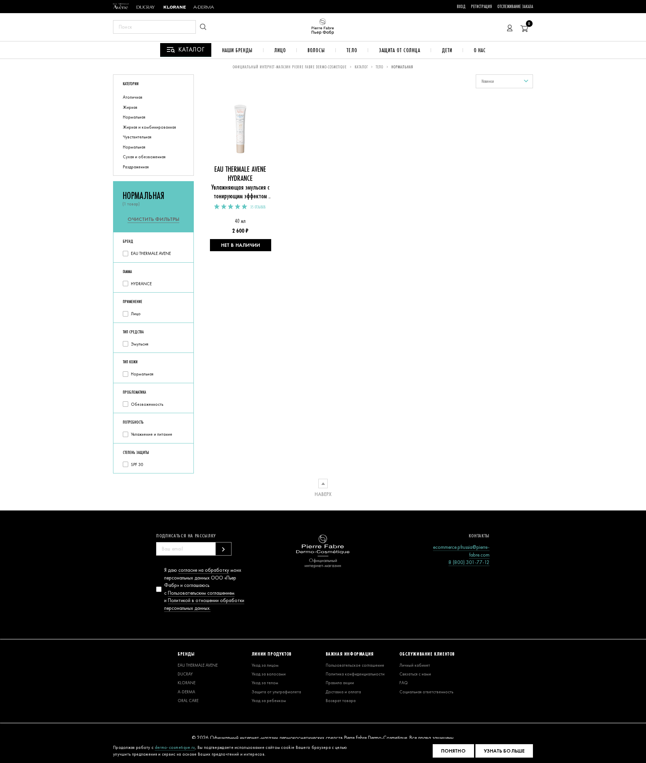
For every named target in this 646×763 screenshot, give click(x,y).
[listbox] (504, 81)
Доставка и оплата (343, 692)
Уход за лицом (265, 665)
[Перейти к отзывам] (231, 207)
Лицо (280, 50)
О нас (480, 50)
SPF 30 (137, 464)
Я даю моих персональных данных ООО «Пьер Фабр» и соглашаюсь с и (204, 589)
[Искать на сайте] (205, 27)
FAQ (403, 683)
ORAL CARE (188, 700)
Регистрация (481, 6)
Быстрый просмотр (240, 132)
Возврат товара (341, 700)
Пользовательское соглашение (355, 665)
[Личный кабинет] (509, 27)
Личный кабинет (414, 665)
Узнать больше (504, 751)
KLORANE (186, 683)
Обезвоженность (147, 404)
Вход (461, 6)
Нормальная (142, 374)
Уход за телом (265, 683)
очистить (153, 219)
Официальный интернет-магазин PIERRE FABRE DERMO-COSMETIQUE (290, 67)
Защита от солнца (399, 50)
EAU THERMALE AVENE (151, 253)
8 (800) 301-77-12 (469, 562)
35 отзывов (257, 207)
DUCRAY (185, 674)
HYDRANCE (141, 284)
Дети (447, 50)
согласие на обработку (203, 570)
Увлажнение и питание (151, 434)
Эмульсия (139, 344)
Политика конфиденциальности (355, 674)
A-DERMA (186, 692)
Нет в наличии (240, 245)
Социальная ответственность (426, 692)
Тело (352, 50)
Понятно (453, 751)
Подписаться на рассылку (186, 535)
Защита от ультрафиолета (276, 692)
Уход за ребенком (269, 700)
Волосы (316, 50)
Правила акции (340, 683)
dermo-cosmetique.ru (175, 747)
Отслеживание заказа (515, 6)
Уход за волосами (269, 674)
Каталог (361, 67)
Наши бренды (237, 50)
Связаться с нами (415, 674)
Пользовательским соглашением (201, 593)
